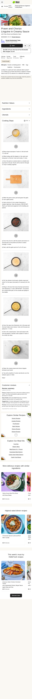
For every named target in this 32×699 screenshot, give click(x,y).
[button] (16, 109)
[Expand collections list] (16, 434)
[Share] (29, 45)
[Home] (2, 6)
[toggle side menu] (2, 2)
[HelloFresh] (16, 2)
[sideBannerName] (16, 90)
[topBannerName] (16, 11)
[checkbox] (1, 37)
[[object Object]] (25, 45)
